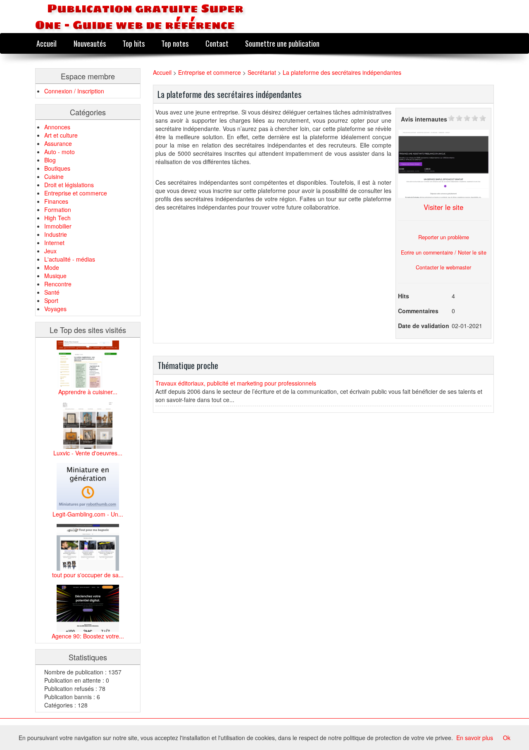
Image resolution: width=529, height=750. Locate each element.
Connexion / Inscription (74, 91)
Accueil (46, 43)
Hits (403, 296)
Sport (51, 300)
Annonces (57, 127)
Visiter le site (443, 207)
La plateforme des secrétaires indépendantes (342, 72)
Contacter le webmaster (443, 267)
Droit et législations (69, 185)
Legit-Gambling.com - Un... (87, 514)
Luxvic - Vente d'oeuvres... (87, 453)
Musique (55, 275)
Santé (52, 292)
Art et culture (61, 135)
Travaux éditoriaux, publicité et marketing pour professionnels (235, 383)
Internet (54, 242)
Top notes (174, 43)
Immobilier (57, 226)
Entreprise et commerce (75, 193)
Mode (51, 267)
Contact (217, 43)
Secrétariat (262, 72)
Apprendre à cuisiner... (87, 392)
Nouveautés (90, 43)
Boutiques (57, 168)
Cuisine (54, 176)
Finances (56, 201)
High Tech (57, 218)
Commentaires (418, 311)
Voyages (55, 309)
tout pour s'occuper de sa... (88, 575)
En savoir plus (474, 737)
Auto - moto (59, 152)
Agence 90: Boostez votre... (88, 636)
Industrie (55, 234)
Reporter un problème (443, 237)
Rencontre (57, 284)
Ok (506, 737)
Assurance (58, 143)
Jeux (50, 251)
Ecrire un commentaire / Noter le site (443, 252)
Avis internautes (424, 119)
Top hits (133, 43)
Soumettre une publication (282, 43)
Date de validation (423, 325)
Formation (57, 209)
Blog (50, 160)
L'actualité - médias (69, 259)
